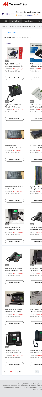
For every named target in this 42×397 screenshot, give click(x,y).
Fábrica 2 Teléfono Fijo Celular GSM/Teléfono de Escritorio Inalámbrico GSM (13, 352)
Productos (17, 21)
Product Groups (11, 32)
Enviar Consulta (14, 78)
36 (15, 372)
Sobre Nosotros (29, 21)
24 (11, 372)
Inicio (5, 21)
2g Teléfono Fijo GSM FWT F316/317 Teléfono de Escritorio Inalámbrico (13, 107)
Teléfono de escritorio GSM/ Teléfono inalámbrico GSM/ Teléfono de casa (14, 270)
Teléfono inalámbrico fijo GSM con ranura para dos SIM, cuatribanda (13, 230)
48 (20, 372)
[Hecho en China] (15, 4)
